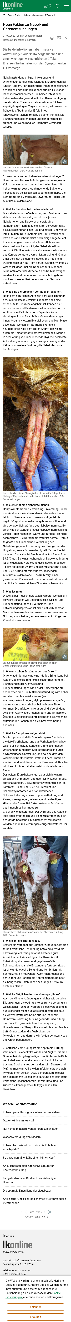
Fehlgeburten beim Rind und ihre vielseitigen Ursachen (30, 1180)
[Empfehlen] (59, 38)
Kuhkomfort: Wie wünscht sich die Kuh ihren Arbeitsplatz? (30, 1147)
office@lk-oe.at (19, 1274)
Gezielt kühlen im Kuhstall (18, 1120)
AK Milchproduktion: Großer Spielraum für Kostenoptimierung (28, 1168)
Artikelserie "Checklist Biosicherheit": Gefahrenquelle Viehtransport (34, 1201)
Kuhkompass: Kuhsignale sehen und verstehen (31, 1112)
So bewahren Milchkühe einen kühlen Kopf (29, 1157)
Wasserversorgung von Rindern (22, 1137)
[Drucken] (52, 38)
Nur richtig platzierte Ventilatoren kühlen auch (30, 1128)
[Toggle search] (58, 6)
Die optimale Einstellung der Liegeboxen (27, 1190)
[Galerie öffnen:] (35, 150)
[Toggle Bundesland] (48, 6)
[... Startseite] (13, 6)
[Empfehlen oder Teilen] (66, 38)
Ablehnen (36, 1307)
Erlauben (35, 1317)
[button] (66, 5)
